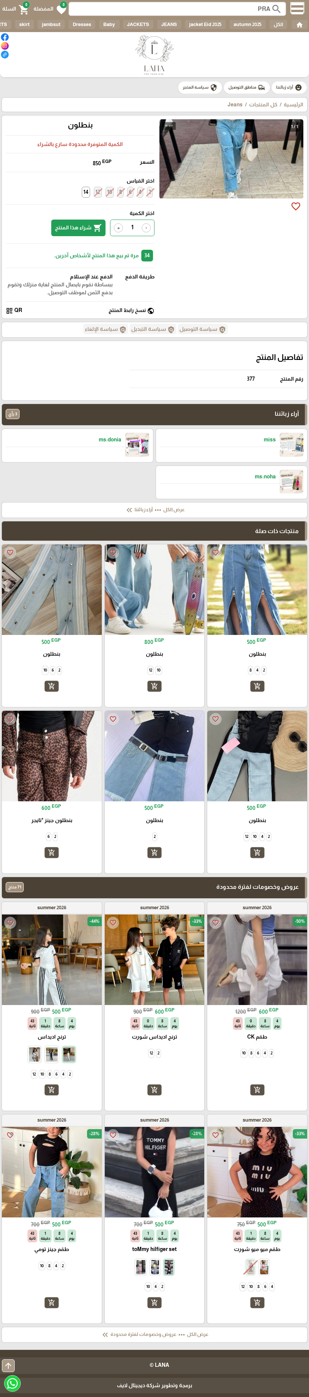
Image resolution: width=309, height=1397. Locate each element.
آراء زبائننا (289, 87)
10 (109, 192)
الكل (278, 24)
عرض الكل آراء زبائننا (155, 510)
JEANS (169, 24)
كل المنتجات (263, 104)
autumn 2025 (248, 24)
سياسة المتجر (200, 87)
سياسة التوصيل (202, 329)
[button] (50, 9)
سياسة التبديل (153, 329)
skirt (24, 24)
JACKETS (138, 24)
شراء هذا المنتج (78, 227)
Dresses (82, 24)
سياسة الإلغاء (106, 329)
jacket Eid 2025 (205, 24)
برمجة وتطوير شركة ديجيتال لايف (154, 1385)
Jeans (235, 104)
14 (86, 192)
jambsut (51, 24)
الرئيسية (293, 104)
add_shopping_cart (257, 686)
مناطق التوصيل (246, 87)
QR (14, 310)
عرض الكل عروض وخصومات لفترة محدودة (154, 1334)
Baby (109, 24)
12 (97, 192)
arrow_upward (8, 1365)
